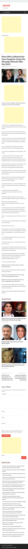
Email (3, 417)
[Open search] (25, 12)
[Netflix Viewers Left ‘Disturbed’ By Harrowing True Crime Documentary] (14, 355)
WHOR (6, 5)
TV (2, 54)
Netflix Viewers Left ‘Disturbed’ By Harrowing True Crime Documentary (13, 365)
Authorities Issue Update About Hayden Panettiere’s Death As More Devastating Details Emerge (13, 498)
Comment (4, 394)
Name (3, 411)
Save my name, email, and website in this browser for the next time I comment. (12, 431)
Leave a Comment (13, 66)
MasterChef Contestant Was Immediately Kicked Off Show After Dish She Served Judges (14, 319)
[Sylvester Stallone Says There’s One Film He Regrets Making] (14, 332)
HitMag (14, 547)
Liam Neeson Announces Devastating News (12, 526)
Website (4, 423)
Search (3, 455)
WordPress (9, 547)
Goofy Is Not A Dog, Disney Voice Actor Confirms (13, 532)
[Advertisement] (11, 24)
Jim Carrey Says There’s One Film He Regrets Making (14, 501)
